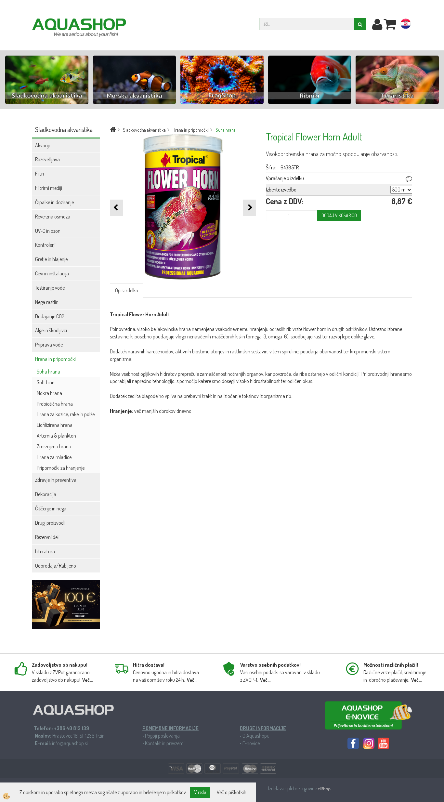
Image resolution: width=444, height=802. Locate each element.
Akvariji (42, 145)
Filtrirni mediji (48, 188)
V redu (200, 792)
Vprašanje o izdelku (285, 178)
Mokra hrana (49, 393)
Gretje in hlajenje (51, 259)
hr (405, 25)
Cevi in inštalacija (52, 273)
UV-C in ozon (47, 231)
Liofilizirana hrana (54, 425)
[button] (249, 208)
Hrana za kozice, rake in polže (66, 414)
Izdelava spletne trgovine (293, 788)
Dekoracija (45, 494)
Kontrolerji (45, 245)
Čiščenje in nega (50, 508)
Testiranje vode (50, 287)
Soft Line (45, 382)
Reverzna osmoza (52, 216)
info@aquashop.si (70, 743)
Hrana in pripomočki (55, 359)
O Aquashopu (255, 735)
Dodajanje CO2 (49, 316)
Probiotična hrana (55, 404)
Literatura (45, 551)
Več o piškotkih (231, 792)
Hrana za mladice (54, 457)
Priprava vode (49, 344)
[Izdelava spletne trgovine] (324, 788)
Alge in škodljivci (51, 330)
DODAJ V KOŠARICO (339, 215)
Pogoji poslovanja (162, 735)
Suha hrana (48, 371)
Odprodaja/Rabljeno (55, 565)
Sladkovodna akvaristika (144, 130)
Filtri (39, 173)
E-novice (251, 743)
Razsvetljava (47, 159)
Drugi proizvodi (50, 522)
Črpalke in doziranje (54, 202)
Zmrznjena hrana (54, 446)
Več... (87, 680)
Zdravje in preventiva (55, 480)
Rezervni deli (47, 537)
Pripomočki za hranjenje (61, 468)
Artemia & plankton (56, 435)
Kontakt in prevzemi (165, 743)
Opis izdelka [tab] (126, 290)
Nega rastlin (47, 302)
